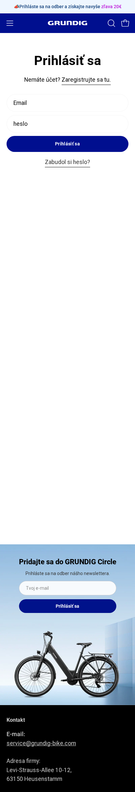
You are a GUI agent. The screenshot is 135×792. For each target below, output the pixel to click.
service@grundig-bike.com (41, 743)
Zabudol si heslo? (67, 162)
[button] (110, 23)
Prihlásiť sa (67, 144)
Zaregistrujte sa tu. (86, 79)
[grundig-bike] (67, 23)
